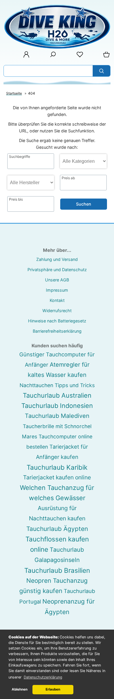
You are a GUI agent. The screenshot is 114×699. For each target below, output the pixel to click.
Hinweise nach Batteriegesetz (57, 320)
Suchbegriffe (19, 156)
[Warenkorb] (105, 56)
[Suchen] (101, 70)
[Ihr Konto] (24, 56)
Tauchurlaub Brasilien (57, 570)
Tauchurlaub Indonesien (57, 405)
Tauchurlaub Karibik (57, 467)
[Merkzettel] (78, 56)
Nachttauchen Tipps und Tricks (57, 385)
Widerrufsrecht (57, 310)
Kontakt (57, 300)
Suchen (83, 203)
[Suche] (51, 56)
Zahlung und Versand (57, 259)
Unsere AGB (57, 279)
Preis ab (68, 178)
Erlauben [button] (53, 689)
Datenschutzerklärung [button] (43, 677)
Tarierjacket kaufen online (57, 477)
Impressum (57, 290)
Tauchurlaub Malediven (57, 415)
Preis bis (16, 199)
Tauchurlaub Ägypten (57, 528)
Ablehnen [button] (19, 689)
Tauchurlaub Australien (57, 395)
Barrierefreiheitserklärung (57, 331)
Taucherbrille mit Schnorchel (57, 426)
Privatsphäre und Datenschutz (57, 269)
